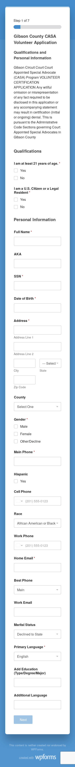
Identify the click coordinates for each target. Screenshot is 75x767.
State (43, 370)
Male (24, 426)
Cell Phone (22, 491)
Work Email (23, 602)
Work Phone (24, 536)
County (20, 397)
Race (18, 514)
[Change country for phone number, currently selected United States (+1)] (19, 501)
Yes (23, 170)
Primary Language (29, 647)
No (22, 178)
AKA (17, 254)
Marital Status (24, 625)
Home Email (24, 558)
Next (23, 719)
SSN (18, 276)
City (16, 370)
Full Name (23, 232)
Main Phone (24, 452)
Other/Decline (30, 441)
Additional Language (30, 695)
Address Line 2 (24, 354)
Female (25, 434)
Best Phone (23, 580)
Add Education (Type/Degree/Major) (30, 671)
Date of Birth (25, 298)
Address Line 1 (24, 337)
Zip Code (20, 387)
